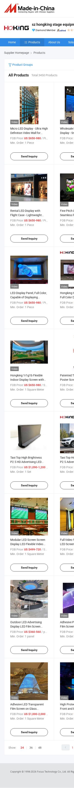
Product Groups (22, 65)
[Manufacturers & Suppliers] (30, 8)
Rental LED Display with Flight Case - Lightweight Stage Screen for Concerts (26, 215)
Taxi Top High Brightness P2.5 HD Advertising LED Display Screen (26, 461)
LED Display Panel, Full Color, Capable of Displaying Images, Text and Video (28, 297)
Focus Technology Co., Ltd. (52, 771)
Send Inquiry (29, 156)
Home (12, 42)
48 (40, 747)
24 (22, 747)
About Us (54, 42)
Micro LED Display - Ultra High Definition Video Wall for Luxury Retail (29, 132)
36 (31, 747)
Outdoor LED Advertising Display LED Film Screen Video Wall (26, 626)
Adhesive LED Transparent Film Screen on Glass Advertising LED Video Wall (27, 708)
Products (34, 42)
